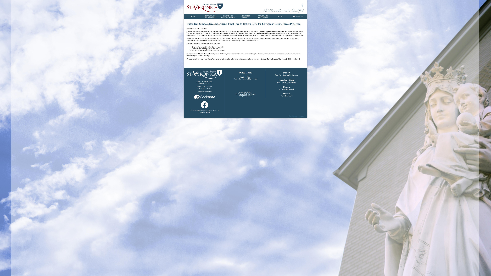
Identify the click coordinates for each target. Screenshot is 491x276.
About (280, 17)
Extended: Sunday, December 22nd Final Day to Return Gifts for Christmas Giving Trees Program (244, 24)
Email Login (293, 116)
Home (193, 17)
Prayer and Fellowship (263, 16)
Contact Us (298, 17)
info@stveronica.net (204, 92)
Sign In (301, 116)
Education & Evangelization (228, 16)
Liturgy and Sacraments (210, 16)
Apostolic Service (245, 16)
